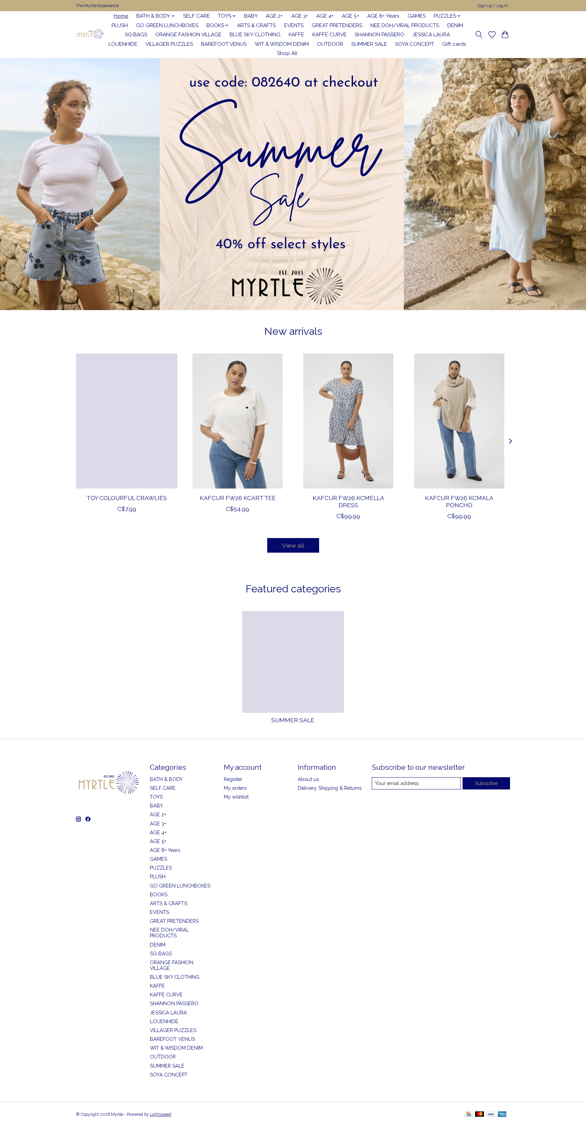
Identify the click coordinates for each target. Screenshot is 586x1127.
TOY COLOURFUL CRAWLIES (126, 497)
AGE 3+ (299, 16)
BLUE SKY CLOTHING (255, 35)
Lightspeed (160, 1114)
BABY (251, 16)
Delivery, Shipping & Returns (330, 788)
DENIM (455, 25)
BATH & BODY (166, 779)
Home (121, 16)
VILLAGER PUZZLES (169, 44)
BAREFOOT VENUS (224, 44)
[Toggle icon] (479, 34)
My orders (235, 788)
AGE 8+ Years (383, 16)
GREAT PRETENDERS (337, 25)
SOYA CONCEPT (414, 44)
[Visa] (490, 1114)
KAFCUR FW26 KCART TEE (238, 497)
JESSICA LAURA (431, 35)
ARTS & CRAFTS (256, 25)
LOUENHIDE (123, 44)
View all (293, 545)
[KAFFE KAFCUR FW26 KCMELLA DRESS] (348, 421)
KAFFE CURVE (329, 35)
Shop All (287, 53)
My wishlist (236, 797)
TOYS (156, 797)
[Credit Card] (468, 1114)
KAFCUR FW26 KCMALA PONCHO (459, 501)
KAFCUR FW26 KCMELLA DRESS (348, 501)
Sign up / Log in (492, 5)
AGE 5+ (350, 16)
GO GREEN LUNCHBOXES (167, 25)
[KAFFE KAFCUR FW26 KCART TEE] (237, 421)
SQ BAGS (136, 35)
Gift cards (454, 44)
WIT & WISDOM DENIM (282, 44)
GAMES (417, 16)
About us (308, 779)
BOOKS (159, 894)
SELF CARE (196, 16)
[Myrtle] (90, 34)
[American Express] (502, 1114)
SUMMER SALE (369, 44)
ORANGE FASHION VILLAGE (188, 35)
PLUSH (120, 25)
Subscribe (486, 783)
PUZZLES (161, 868)
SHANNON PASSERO (379, 35)
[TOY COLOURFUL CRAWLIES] (126, 421)
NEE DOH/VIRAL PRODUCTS (404, 25)
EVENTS (294, 25)
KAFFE (296, 35)
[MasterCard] (479, 1114)
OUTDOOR (330, 44)
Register (233, 779)
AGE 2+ (274, 16)
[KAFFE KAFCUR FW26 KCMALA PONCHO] (459, 421)
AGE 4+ (325, 16)
